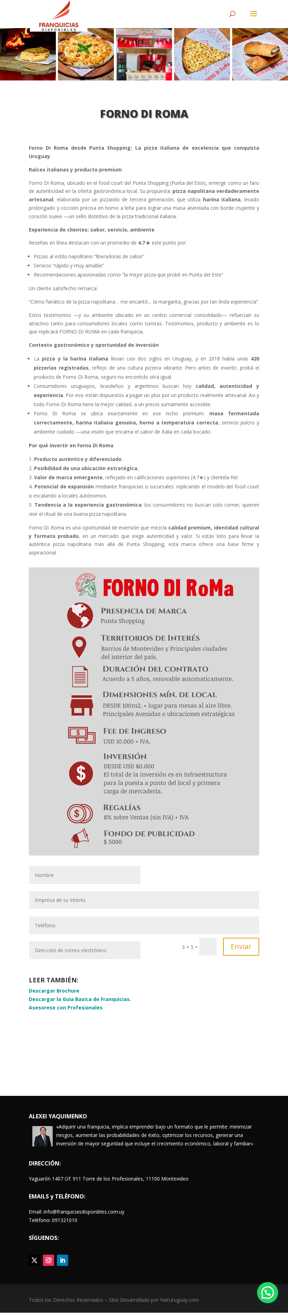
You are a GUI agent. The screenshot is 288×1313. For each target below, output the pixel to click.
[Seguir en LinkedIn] (62, 1260)
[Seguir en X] (34, 1260)
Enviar (241, 946)
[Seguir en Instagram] (48, 1260)
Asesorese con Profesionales (66, 1007)
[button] (267, 1292)
